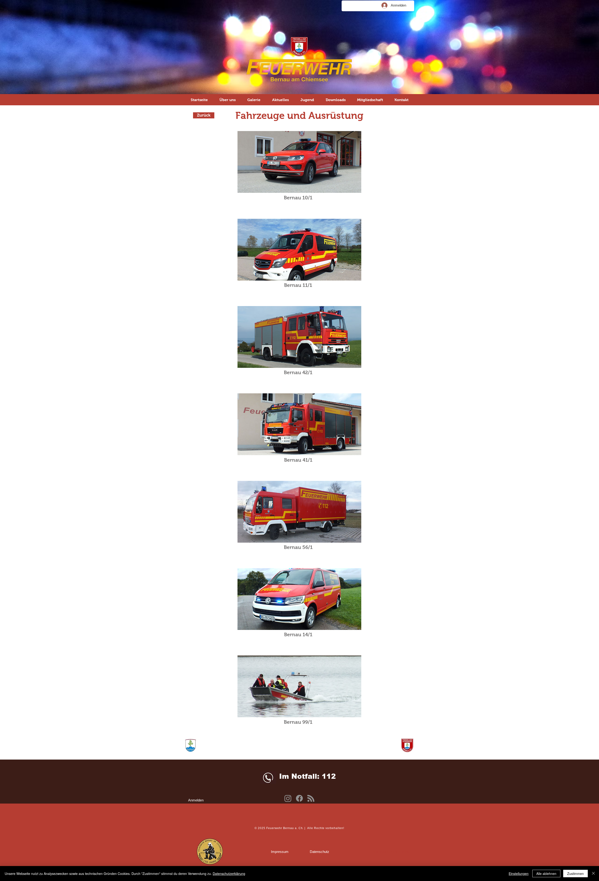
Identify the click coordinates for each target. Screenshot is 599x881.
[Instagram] (287, 798)
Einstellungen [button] (519, 873)
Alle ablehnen (546, 873)
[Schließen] (593, 873)
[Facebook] (299, 798)
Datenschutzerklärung (229, 873)
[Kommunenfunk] (310, 798)
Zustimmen (575, 873)
